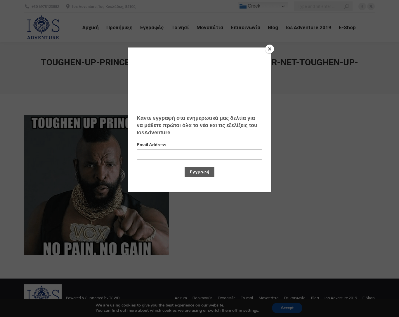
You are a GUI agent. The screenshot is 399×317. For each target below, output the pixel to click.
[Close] (269, 49)
